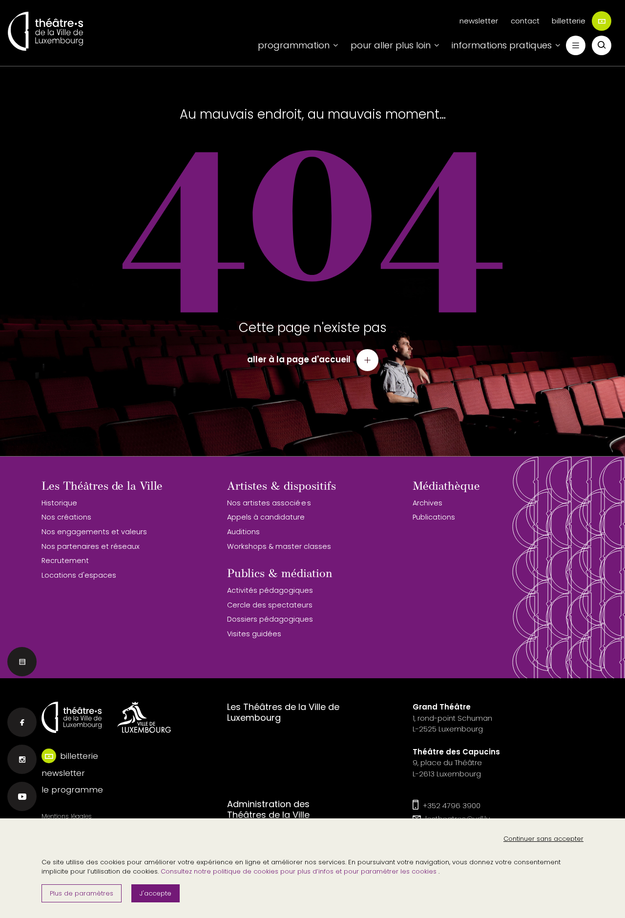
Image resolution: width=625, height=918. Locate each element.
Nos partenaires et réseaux (91, 546)
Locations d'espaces (79, 575)
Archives (427, 503)
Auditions (243, 532)
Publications (434, 517)
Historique (59, 503)
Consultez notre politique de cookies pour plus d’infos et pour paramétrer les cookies (299, 871)
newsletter (478, 21)
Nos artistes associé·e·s (269, 503)
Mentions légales (67, 816)
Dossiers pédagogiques (270, 619)
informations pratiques (502, 45)
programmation (294, 45)
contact (525, 21)
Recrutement (65, 560)
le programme (72, 789)
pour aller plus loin (391, 45)
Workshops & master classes (279, 546)
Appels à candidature (266, 517)
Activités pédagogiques (270, 590)
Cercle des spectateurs (269, 605)
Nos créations (66, 517)
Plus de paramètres (81, 893)
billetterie (568, 21)
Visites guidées (254, 634)
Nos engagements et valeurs (94, 532)
